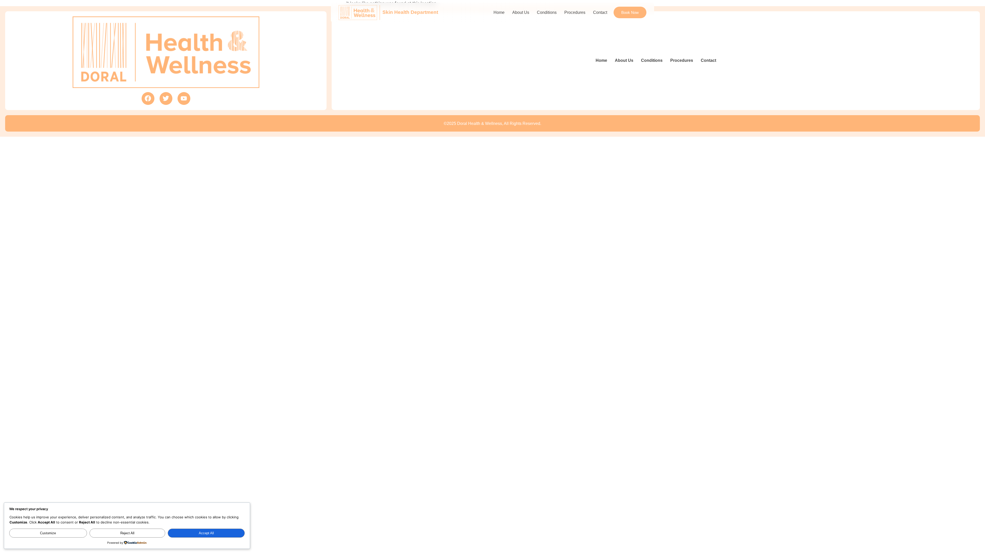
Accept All (206, 533)
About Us (520, 12)
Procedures (574, 12)
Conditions (547, 12)
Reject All (127, 533)
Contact (600, 12)
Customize (48, 533)
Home (499, 12)
